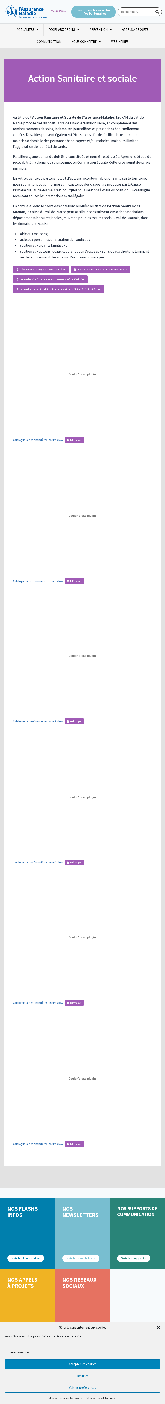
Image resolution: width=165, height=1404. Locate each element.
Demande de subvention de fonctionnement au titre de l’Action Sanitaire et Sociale (60, 289)
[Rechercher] (157, 12)
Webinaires (119, 42)
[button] (158, 1327)
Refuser (82, 1376)
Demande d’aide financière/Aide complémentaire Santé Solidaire (52, 279)
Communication (49, 42)
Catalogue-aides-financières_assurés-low (38, 440)
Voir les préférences (82, 1388)
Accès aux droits (62, 29)
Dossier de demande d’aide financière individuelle (102, 269)
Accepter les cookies (82, 1364)
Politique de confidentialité (100, 1397)
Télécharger (75, 440)
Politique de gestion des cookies (65, 1397)
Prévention (98, 29)
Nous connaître (84, 42)
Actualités (25, 29)
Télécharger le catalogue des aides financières (42, 269)
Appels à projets (135, 29)
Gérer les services (19, 1352)
